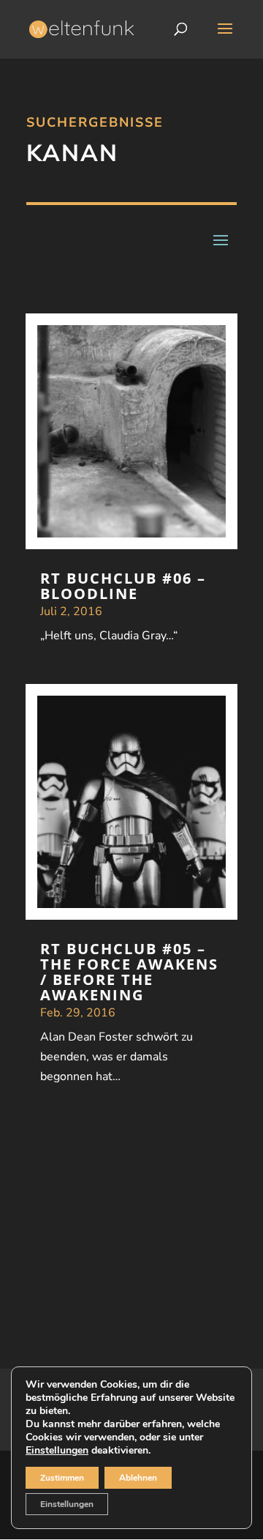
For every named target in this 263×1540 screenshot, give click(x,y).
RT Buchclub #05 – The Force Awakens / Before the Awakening (129, 972)
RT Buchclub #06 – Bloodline (123, 585)
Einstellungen (57, 1450)
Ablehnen (138, 1478)
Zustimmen (62, 1478)
